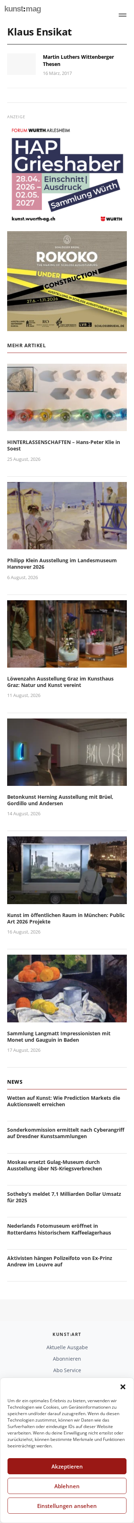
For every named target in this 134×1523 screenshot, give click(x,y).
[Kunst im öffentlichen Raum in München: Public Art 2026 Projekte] (67, 899)
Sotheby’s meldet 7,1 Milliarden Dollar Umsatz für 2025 (64, 1197)
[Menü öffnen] (122, 15)
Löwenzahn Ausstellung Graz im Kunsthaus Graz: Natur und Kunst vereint (60, 681)
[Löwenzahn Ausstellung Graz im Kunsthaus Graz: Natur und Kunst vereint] (67, 663)
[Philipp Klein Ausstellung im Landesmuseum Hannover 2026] (67, 544)
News (15, 1081)
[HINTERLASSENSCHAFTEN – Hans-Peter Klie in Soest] (67, 427)
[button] (122, 1386)
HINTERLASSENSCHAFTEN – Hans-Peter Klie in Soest (63, 445)
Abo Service (67, 1370)
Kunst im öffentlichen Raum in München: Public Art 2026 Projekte (66, 918)
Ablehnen (67, 1486)
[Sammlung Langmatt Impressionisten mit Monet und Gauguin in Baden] (67, 1017)
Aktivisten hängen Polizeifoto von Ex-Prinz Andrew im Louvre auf (59, 1261)
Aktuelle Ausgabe (67, 1347)
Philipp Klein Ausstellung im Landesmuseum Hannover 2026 (62, 563)
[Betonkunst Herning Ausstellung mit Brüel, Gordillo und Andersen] (67, 781)
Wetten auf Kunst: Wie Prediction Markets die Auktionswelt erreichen (63, 1101)
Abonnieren (67, 1358)
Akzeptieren (67, 1466)
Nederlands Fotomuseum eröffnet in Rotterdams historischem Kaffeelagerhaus (59, 1229)
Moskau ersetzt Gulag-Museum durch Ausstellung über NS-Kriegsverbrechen (54, 1165)
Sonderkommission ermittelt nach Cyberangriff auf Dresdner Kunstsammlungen (65, 1133)
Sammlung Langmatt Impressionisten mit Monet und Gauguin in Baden (58, 1036)
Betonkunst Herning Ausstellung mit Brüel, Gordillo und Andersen (60, 800)
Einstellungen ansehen (67, 1505)
